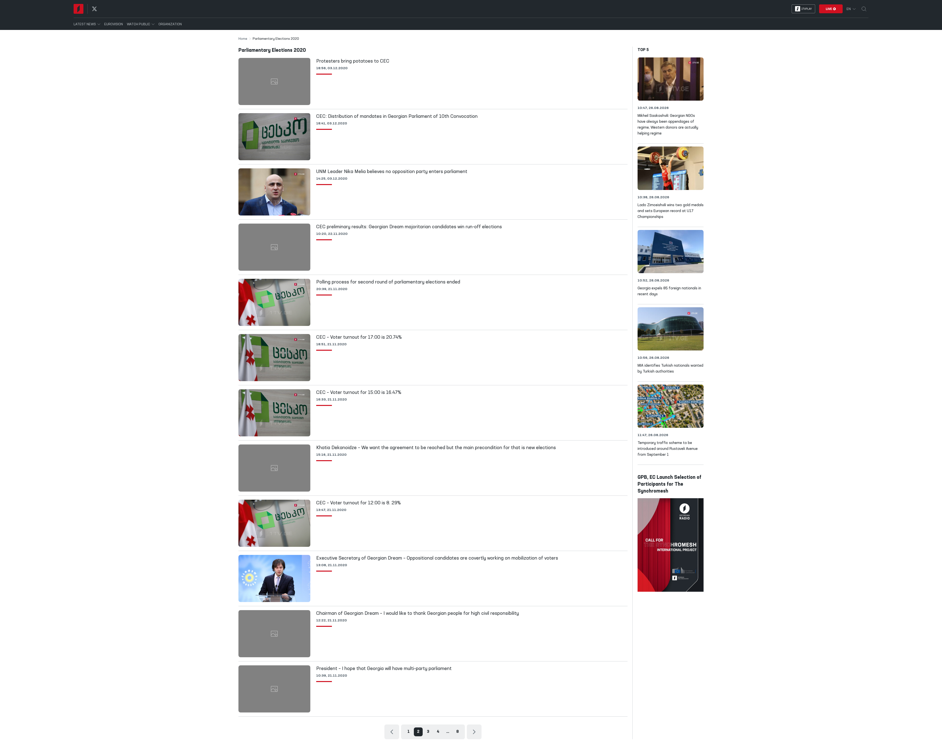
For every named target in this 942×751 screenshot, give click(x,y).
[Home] (78, 9)
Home (242, 38)
